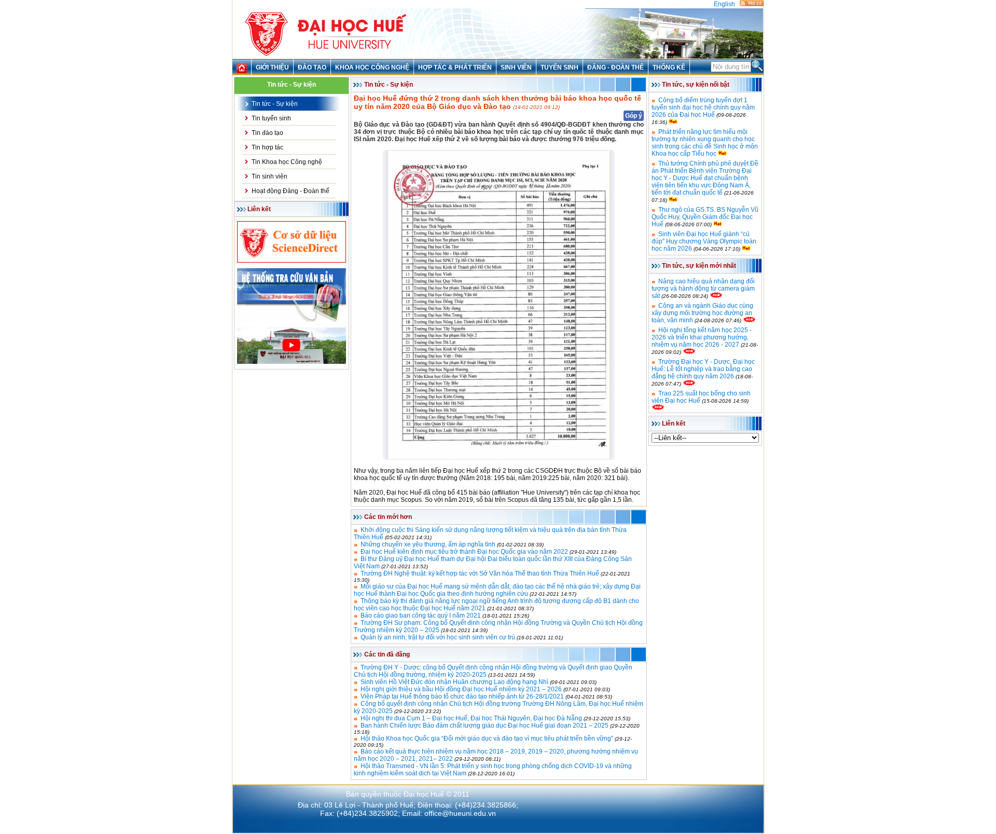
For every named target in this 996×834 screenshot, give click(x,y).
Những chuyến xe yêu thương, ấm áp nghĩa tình (428, 544)
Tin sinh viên (269, 176)
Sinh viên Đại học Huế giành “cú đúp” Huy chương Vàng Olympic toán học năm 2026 (704, 241)
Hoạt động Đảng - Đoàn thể (290, 191)
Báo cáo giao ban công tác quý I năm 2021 (421, 615)
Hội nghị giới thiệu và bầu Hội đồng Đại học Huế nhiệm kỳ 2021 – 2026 (461, 689)
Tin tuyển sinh (271, 118)
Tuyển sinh (559, 67)
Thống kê (669, 67)
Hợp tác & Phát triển (455, 67)
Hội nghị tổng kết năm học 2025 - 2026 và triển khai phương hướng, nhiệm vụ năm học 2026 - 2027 (702, 337)
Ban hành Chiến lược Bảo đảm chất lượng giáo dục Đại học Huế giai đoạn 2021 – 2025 (484, 725)
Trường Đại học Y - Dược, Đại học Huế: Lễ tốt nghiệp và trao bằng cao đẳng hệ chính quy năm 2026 (703, 369)
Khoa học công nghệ (372, 67)
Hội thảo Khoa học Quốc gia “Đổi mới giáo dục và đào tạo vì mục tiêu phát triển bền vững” (487, 738)
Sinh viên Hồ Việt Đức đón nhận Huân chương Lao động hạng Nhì (454, 682)
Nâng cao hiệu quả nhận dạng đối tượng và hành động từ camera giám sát (703, 288)
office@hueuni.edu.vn (460, 813)
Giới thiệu (272, 67)
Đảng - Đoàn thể (615, 67)
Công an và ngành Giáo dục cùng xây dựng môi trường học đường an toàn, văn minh (702, 313)
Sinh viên (516, 67)
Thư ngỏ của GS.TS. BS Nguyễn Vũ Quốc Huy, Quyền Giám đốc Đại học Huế (705, 217)
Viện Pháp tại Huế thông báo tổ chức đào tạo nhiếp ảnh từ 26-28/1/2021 (462, 696)
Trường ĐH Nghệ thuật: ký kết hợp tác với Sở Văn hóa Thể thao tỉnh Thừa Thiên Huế (480, 573)
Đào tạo (312, 67)
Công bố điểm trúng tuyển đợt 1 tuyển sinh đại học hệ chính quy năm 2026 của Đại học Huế (703, 107)
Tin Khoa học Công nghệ (287, 162)
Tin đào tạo (267, 132)
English (724, 4)
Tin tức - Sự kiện (275, 103)
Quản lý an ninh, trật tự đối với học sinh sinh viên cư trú (438, 637)
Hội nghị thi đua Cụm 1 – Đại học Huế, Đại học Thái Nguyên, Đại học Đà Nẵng (471, 718)
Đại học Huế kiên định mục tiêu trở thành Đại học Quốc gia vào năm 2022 (464, 551)
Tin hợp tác (267, 147)
